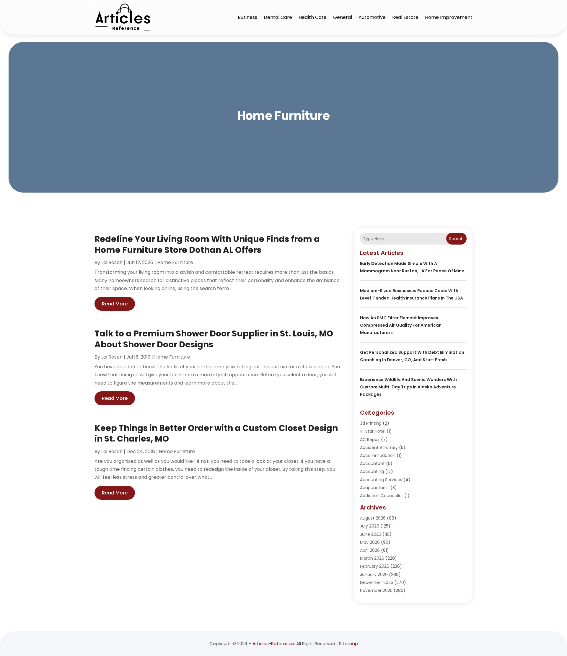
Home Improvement (448, 17)
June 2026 (370, 534)
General (342, 17)
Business (247, 17)
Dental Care (278, 17)
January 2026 (374, 574)
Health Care (313, 17)
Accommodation (377, 455)
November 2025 (376, 590)
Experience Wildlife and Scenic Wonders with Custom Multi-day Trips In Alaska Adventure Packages (408, 387)
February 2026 (374, 566)
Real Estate (405, 17)
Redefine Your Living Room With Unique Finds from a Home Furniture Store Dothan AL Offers (207, 244)
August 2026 (373, 518)
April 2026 (370, 550)
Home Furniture (175, 262)
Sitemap (348, 643)
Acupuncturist (374, 488)
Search (456, 239)
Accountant (372, 463)
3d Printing (371, 423)
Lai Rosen (112, 262)
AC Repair (370, 439)
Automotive (372, 17)
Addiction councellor (381, 496)
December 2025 (376, 582)
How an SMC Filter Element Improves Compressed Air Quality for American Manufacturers (400, 325)
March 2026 (372, 558)
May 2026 (370, 542)
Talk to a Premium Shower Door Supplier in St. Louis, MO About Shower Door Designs (213, 339)
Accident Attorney (379, 447)
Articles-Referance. (273, 643)
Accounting (372, 471)
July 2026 (369, 526)
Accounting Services (381, 480)
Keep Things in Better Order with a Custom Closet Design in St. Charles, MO (216, 433)
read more (115, 303)
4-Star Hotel (372, 431)
